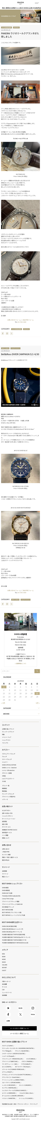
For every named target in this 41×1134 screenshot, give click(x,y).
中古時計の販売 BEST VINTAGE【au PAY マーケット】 (16, 937)
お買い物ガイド (7, 806)
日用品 (4, 776)
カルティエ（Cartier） (7, 1046)
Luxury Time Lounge (8, 899)
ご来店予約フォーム (28, 320)
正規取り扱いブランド (8, 729)
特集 (3, 734)
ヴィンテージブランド (8, 732)
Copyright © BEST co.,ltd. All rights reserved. (20, 1119)
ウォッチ (4, 757)
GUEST (4, 970)
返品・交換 (5, 824)
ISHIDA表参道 (6, 890)
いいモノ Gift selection (8, 770)
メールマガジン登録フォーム (19, 1028)
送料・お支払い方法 (7, 813)
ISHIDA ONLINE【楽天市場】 (9, 926)
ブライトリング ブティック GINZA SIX (12, 904)
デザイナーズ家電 (7, 773)
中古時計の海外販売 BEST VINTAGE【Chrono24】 (15, 943)
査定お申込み (5, 860)
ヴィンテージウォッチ (8, 794)
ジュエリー (5, 762)
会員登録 (4, 871)
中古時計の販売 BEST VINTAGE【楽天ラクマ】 (14, 940)
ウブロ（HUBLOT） (26, 1064)
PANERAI (16, 27)
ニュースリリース (6, 992)
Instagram (7, 333)
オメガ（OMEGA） (31, 1059)
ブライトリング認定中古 (8, 797)
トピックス (5, 743)
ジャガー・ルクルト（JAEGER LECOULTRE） (13, 1054)
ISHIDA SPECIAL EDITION (9, 765)
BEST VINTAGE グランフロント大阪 (11, 912)
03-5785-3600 (22, 322)
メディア (5, 950)
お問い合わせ (5, 849)
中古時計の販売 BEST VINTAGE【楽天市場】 (13, 934)
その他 (4, 781)
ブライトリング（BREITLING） (10, 1061)
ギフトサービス (6, 827)
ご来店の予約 (5, 852)
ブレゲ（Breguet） (6, 1051)
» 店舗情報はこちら (20, 664)
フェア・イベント (15, 348)
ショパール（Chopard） (8, 1056)
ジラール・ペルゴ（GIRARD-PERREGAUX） (13, 1069)
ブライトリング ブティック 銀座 (10, 901)
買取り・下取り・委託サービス (10, 857)
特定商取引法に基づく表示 (9, 1104)
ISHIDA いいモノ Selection (9, 768)
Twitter (11, 333)
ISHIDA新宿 (5, 888)
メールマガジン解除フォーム (19, 1033)
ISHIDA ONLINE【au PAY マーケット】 (12, 932)
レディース (5, 799)
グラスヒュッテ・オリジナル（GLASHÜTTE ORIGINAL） (16, 1075)
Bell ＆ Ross (5, 348)
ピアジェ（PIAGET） (7, 1072)
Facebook (2, 333)
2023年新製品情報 (6, 27)
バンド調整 (5, 835)
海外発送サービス (7, 832)
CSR (3, 990)
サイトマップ (33, 1104)
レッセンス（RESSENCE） (9, 1085)
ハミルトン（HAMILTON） (8, 1098)
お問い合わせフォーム (14, 320)
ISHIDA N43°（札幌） (7, 893)
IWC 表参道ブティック (8, 907)
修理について (5, 838)
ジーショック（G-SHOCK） (26, 1098)
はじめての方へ (6, 810)
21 (37, 693)
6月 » (38, 703)
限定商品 (4, 791)
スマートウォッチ (7, 759)
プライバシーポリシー (23, 1104)
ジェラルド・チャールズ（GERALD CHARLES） (14, 1090)
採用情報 (4, 995)
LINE (8, 1023)
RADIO (4, 962)
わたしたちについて (9, 977)
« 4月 (3, 703)
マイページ (6, 867)
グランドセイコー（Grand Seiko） (11, 1077)
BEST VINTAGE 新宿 (7, 910)
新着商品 (4, 788)
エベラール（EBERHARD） (9, 1093)
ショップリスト (6, 740)
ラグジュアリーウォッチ (8, 754)
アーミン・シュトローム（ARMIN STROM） (13, 1080)
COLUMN (4, 965)
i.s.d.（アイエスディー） (8, 779)
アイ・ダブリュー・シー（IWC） (10, 1064)
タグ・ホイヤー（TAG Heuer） (22, 1067)
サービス (4, 987)
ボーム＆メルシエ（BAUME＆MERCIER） (13, 1096)
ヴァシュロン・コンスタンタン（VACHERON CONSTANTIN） (18, 1048)
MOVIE (4, 959)
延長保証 (4, 821)
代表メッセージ (6, 981)
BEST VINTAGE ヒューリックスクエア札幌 (13, 915)
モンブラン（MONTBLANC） (9, 1088)
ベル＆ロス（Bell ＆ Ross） (26, 1093)
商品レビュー (5, 877)
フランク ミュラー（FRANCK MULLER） (12, 1059)
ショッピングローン (7, 816)
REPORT (4, 968)
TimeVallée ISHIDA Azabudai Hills (11, 896)
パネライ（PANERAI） (27, 1061)
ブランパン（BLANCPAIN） (22, 1051)
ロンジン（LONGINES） (25, 1085)
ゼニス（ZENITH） (6, 1067)
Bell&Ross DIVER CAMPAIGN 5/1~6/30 (20, 354)
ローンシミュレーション (8, 819)
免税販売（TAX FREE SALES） (9, 830)
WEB (3, 954)
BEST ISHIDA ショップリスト (12, 883)
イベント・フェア (6, 737)
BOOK (3, 957)
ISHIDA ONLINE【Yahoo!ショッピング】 (12, 929)
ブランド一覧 (5, 786)
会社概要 (4, 984)
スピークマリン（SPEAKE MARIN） (11, 1082)
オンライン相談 (6, 855)
